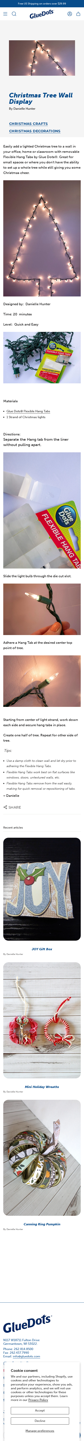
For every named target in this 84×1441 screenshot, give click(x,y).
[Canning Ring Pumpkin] (42, 1158)
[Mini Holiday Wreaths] (42, 1020)
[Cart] (78, 14)
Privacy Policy (38, 1400)
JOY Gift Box (42, 949)
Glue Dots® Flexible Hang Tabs (28, 411)
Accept (40, 1410)
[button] (14, 14)
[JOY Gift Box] (42, 889)
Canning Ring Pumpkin (42, 1224)
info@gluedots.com (26, 1356)
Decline (40, 1421)
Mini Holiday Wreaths (42, 1087)
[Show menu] (5, 14)
